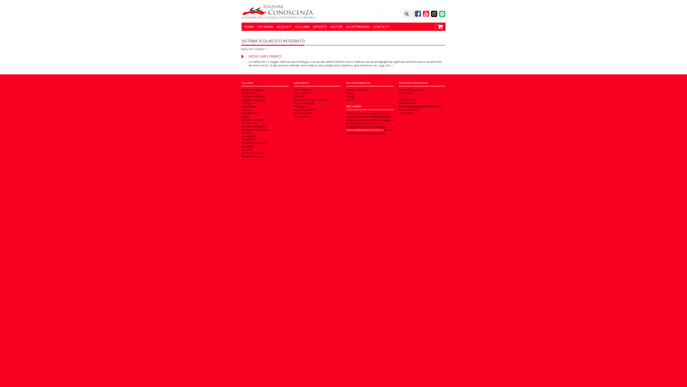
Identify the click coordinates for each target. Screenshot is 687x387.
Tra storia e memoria (253, 153)
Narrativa (247, 133)
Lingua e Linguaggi (304, 103)
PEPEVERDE (248, 139)
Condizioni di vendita (357, 89)
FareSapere (248, 103)
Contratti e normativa (253, 96)
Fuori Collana (249, 106)
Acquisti (284, 27)
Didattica (298, 96)
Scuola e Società (303, 113)
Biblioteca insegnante (253, 89)
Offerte (320, 27)
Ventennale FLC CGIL (253, 156)
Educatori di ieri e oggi (253, 99)
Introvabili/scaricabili (253, 119)
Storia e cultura (302, 116)
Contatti (381, 27)
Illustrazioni (358, 27)
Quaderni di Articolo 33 (254, 143)
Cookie (350, 96)
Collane (302, 27)
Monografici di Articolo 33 (255, 129)
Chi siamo (265, 27)
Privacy (350, 93)
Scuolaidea (248, 146)
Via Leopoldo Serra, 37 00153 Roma (411, 91)
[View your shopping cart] (439, 27)
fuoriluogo (247, 109)
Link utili (350, 99)
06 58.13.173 (408, 99)
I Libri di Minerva (250, 113)
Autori (336, 27)
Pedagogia (300, 106)
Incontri (246, 116)
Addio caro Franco (265, 56)
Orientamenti (249, 136)
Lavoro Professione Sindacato (310, 99)
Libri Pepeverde (250, 123)
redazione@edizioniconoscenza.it (364, 130)
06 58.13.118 (409, 103)
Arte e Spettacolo (303, 89)
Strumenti (247, 149)
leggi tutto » (386, 65)
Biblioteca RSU (249, 93)
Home (249, 27)
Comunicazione (302, 93)
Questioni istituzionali (305, 109)
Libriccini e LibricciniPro (254, 126)
